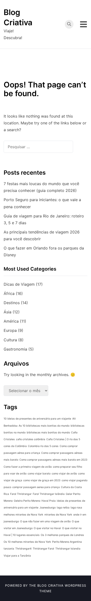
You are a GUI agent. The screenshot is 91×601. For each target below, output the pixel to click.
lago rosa (76, 507)
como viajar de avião (64, 473)
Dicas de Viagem (19, 284)
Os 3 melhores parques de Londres (62, 535)
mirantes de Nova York (58, 514)
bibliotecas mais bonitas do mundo (48, 432)
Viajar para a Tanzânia (17, 555)
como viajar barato (39, 473)
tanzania (9, 548)
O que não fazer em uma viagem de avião (45, 521)
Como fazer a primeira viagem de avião (28, 466)
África (9, 293)
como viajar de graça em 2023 (41, 480)
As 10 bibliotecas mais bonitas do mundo (44, 425)
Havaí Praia (48, 500)
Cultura (10, 339)
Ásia (7, 311)
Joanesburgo (48, 507)
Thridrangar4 (23, 548)
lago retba (63, 507)
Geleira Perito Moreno (27, 500)
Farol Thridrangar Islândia (49, 494)
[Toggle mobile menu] (83, 24)
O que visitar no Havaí (47, 528)
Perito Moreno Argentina (67, 541)
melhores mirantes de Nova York (23, 514)
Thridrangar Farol (43, 548)
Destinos (12, 302)
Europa (10, 330)
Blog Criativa (50, 585)
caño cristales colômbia (30, 439)
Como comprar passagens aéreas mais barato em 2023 (53, 459)
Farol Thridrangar (21, 494)
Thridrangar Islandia (67, 548)
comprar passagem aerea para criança (36, 487)
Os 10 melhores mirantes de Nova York (27, 541)
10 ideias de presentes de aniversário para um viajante (37, 418)
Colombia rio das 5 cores (43, 446)
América (11, 321)
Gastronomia (15, 349)
